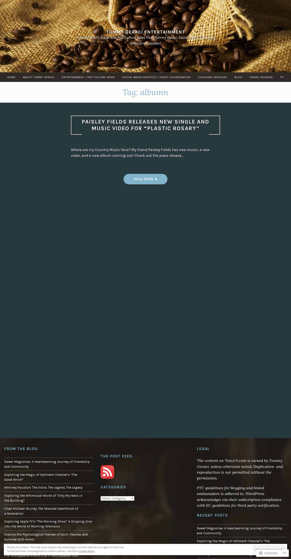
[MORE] (282, 77)
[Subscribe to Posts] (107, 478)
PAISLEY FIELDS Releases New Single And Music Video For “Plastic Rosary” (145, 125)
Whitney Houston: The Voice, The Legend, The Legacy (43, 487)
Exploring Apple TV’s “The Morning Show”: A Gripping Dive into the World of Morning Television (48, 524)
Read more (139, 180)
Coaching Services (212, 77)
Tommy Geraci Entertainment (145, 32)
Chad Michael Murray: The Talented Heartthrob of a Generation (41, 511)
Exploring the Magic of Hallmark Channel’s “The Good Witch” (40, 477)
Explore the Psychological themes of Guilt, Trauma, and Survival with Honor (46, 537)
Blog (238, 77)
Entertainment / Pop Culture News (88, 77)
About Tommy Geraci (39, 77)
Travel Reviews (261, 77)
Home (11, 77)
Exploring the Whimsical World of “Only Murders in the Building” (43, 498)
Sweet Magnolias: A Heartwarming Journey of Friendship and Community (47, 464)
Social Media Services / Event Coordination (156, 77)
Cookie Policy (87, 551)
